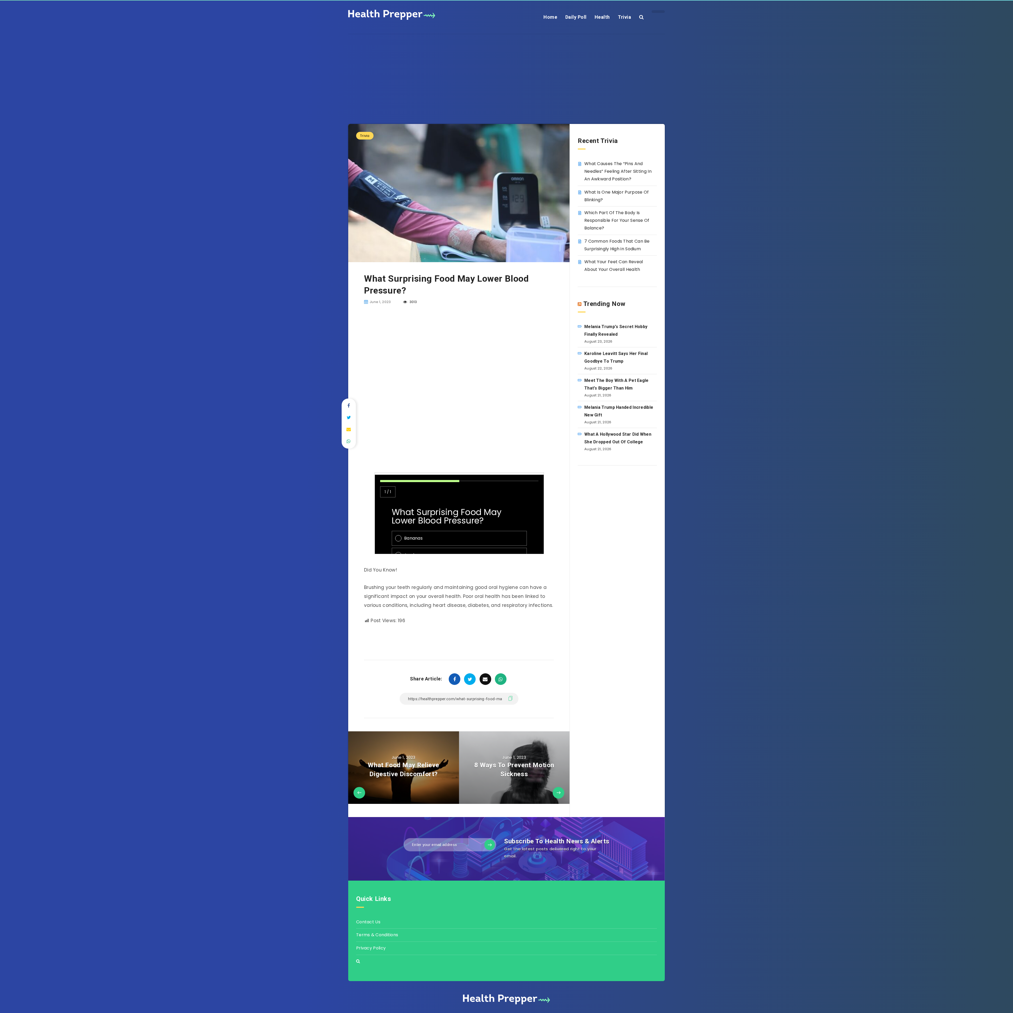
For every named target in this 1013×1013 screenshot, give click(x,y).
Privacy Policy (371, 948)
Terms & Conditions (377, 935)
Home (550, 17)
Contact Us (368, 922)
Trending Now (604, 304)
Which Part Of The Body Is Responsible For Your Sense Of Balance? (616, 220)
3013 (412, 301)
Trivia (624, 17)
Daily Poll (576, 17)
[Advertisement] (506, 71)
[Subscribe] (489, 844)
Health (602, 17)
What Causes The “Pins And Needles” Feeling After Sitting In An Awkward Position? (618, 171)
